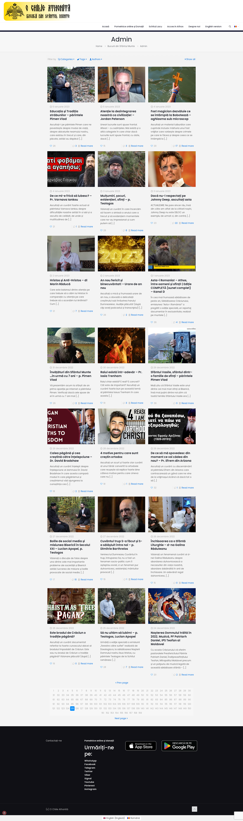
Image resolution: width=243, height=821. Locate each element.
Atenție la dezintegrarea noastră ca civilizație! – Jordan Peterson (118, 115)
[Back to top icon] (194, 809)
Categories (66, 59)
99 (91, 704)
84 (161, 699)
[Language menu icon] (236, 26)
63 (63, 699)
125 (72, 708)
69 (91, 699)
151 (103, 712)
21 (147, 690)
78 (133, 699)
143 (156, 708)
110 (142, 704)
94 (67, 704)
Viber (87, 774)
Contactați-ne (54, 740)
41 (100, 695)
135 (119, 708)
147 (175, 708)
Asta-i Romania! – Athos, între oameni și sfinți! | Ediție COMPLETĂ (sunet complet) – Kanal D (171, 286)
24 (161, 690)
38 (86, 695)
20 (142, 690)
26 (170, 690)
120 (189, 704)
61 (54, 699)
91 (54, 704)
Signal (88, 778)
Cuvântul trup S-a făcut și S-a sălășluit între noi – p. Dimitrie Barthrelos (121, 545)
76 (124, 699)
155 (121, 712)
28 (180, 690)
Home (99, 46)
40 (95, 695)
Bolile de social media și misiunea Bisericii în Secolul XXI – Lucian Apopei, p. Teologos (70, 547)
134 (114, 708)
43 (109, 695)
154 (117, 712)
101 (100, 704)
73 (109, 699)
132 (105, 708)
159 (140, 712)
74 (114, 699)
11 (100, 690)
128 (86, 708)
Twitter (88, 771)
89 (184, 699)
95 (72, 704)
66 (77, 699)
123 (63, 708)
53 (156, 695)
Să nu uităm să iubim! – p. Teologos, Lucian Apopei (119, 635)
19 (138, 690)
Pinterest (89, 785)
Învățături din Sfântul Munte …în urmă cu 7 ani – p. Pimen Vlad (70, 376)
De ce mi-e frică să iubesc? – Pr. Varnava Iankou (71, 198)
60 (189, 695)
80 (142, 699)
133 (110, 708)
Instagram (90, 789)
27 (175, 690)
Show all (190, 59)
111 (147, 704)
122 (58, 708)
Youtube (89, 782)
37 (81, 695)
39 (91, 695)
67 (81, 699)
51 (147, 695)
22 (176, 223)
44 (114, 695)
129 (91, 708)
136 (124, 708)
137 (128, 708)
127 (81, 708)
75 (119, 699)
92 (58, 704)
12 (105, 690)
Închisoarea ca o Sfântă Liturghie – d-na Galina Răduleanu (168, 545)
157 (131, 712)
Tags (82, 59)
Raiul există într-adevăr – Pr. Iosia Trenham (121, 374)
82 (152, 699)
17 (177, 145)
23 (156, 690)
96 (77, 704)
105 (119, 704)
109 (138, 704)
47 (128, 695)
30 (189, 690)
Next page (120, 718)
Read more (87, 145)
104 (114, 704)
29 (184, 690)
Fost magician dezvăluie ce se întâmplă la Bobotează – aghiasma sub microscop (171, 115)
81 (147, 699)
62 (58, 699)
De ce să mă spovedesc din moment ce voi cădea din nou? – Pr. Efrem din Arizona (171, 457)
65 (72, 699)
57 (175, 695)
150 (189, 708)
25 (166, 690)
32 (58, 695)
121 (53, 708)
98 (86, 704)
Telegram (89, 767)
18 (133, 690)
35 (72, 695)
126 (77, 708)
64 (67, 699)
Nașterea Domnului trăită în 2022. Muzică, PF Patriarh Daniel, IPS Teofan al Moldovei (171, 638)
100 (95, 704)
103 (110, 704)
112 (152, 704)
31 (54, 695)
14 (114, 690)
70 (95, 699)
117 (175, 704)
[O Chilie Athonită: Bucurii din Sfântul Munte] (37, 11)
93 (63, 704)
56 (170, 695)
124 (67, 708)
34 (67, 695)
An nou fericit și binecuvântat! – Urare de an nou (121, 284)
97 (81, 704)
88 (180, 699)
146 (171, 708)
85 (166, 699)
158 (135, 712)
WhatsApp (90, 760)
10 (76, 579)
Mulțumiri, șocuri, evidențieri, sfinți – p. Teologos (115, 199)
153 (112, 712)
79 (138, 699)
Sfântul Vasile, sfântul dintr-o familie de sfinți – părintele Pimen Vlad (172, 376)
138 (133, 708)
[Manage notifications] (4, 813)
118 (180, 704)
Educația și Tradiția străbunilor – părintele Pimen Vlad (66, 115)
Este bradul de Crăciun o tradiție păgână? (68, 635)
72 (105, 699)
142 (152, 708)
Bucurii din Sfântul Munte (121, 46)
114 (161, 704)
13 (110, 690)
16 (124, 690)
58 (180, 695)
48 (133, 695)
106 (124, 704)
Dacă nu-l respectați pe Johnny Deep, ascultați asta (171, 198)
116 (170, 704)
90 (189, 699)
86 (170, 699)
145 (166, 708)
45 (119, 695)
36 (77, 695)
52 (152, 695)
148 (180, 708)
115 (166, 704)
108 (133, 704)
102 (105, 704)
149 (185, 708)
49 (137, 695)
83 (156, 699)
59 (184, 695)
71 (100, 699)
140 (142, 708)
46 (123, 695)
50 (142, 695)
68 (86, 699)
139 (138, 708)
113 (156, 704)
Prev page (122, 682)
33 (63, 695)
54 (161, 695)
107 (128, 704)
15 (119, 690)
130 (95, 708)
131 (100, 708)
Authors (96, 59)
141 (147, 708)
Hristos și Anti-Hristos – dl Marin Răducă (68, 282)
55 (166, 695)
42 (105, 695)
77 (128, 699)
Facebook (89, 764)
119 (184, 704)
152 (107, 712)
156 (126, 712)
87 (175, 699)
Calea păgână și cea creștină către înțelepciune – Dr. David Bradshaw (71, 457)
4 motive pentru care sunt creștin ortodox (119, 455)
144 (161, 708)
